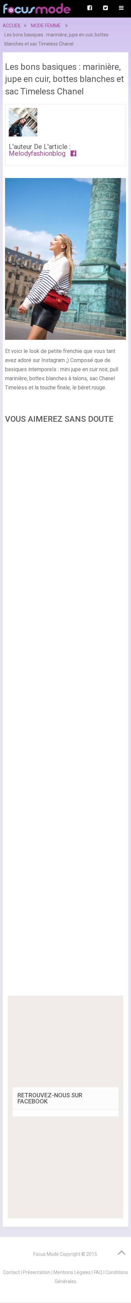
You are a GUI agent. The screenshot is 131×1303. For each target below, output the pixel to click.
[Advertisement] (65, 712)
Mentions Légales (72, 1272)
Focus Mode (46, 1254)
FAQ (98, 1272)
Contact (11, 1272)
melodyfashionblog (37, 153)
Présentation (36, 1272)
